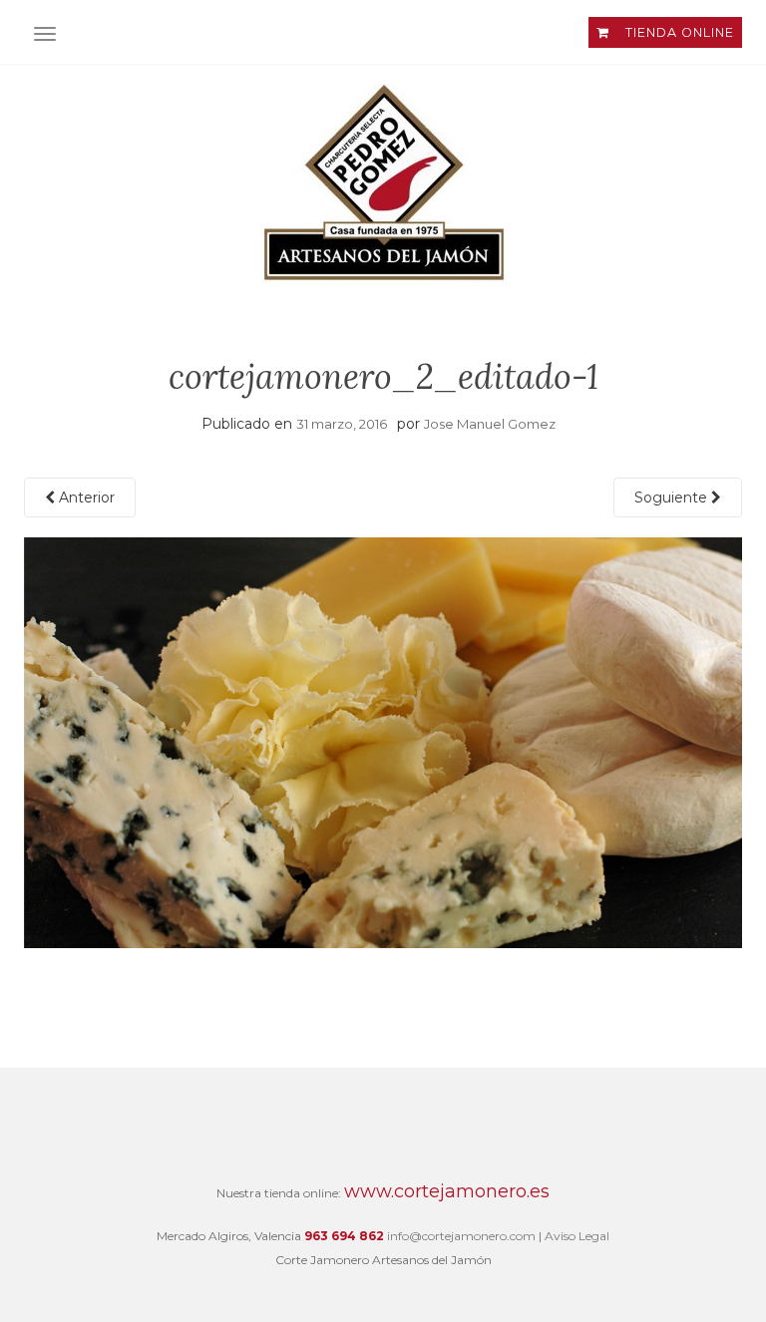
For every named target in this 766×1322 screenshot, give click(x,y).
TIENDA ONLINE (677, 32)
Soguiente (672, 497)
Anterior (85, 497)
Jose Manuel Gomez (490, 424)
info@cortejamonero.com (461, 1235)
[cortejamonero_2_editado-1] (383, 742)
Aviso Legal (577, 1235)
